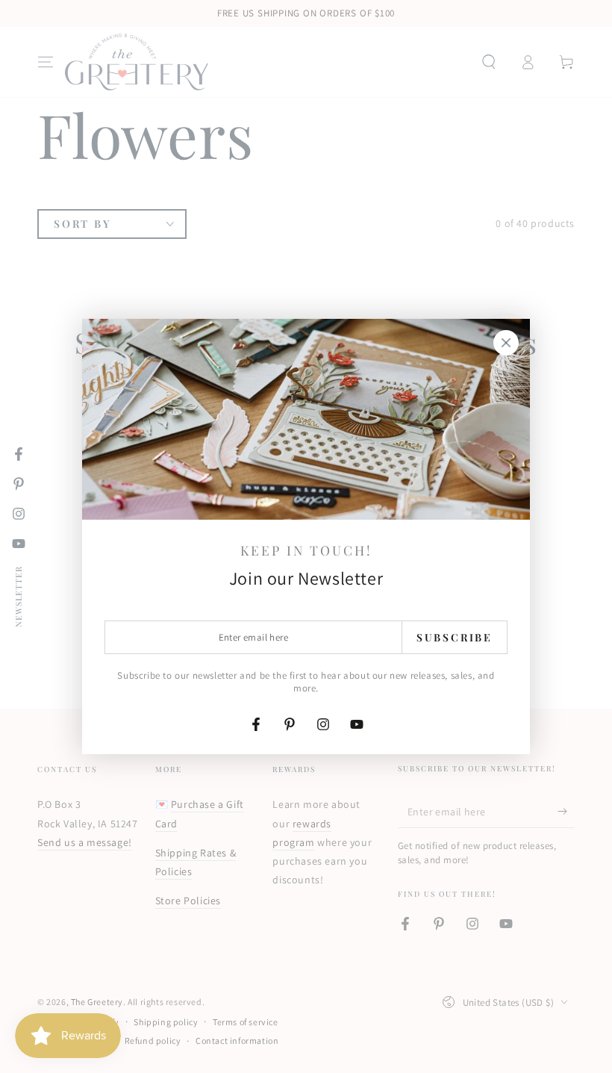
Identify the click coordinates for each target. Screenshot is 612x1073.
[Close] (506, 342)
